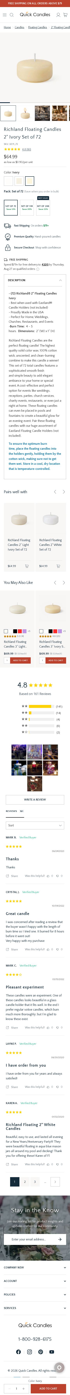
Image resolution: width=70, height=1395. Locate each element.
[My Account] (58, 15)
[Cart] (65, 15)
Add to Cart (48, 1388)
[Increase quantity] (23, 1388)
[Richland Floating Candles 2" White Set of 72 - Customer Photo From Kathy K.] (34, 783)
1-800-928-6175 (35, 1339)
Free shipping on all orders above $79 (35, 3)
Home (7, 27)
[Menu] (4, 15)
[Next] (63, 491)
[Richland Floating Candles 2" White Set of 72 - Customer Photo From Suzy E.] (34, 767)
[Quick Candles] (35, 15)
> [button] (55, 1182)
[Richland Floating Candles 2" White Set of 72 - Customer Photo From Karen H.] (18, 767)
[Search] (11, 15)
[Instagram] (29, 1352)
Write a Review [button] (35, 799)
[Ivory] (29, 181)
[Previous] (55, 491)
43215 (45, 264)
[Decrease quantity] (9, 1388)
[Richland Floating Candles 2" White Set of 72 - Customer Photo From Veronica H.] (18, 752)
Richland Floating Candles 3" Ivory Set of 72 (52, 644)
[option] (6, 631)
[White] (8, 181)
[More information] (37, 269)
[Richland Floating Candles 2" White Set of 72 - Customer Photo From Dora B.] (50, 767)
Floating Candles (37, 27)
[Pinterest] (40, 1352)
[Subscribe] (60, 1239)
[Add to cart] (27, 566)
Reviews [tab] (11, 811)
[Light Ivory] (19, 181)
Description (16, 280)
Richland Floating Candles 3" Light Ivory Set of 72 (15, 644)
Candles (19, 27)
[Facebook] (18, 1352)
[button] (8, 113)
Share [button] (14, 876)
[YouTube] (51, 1352)
